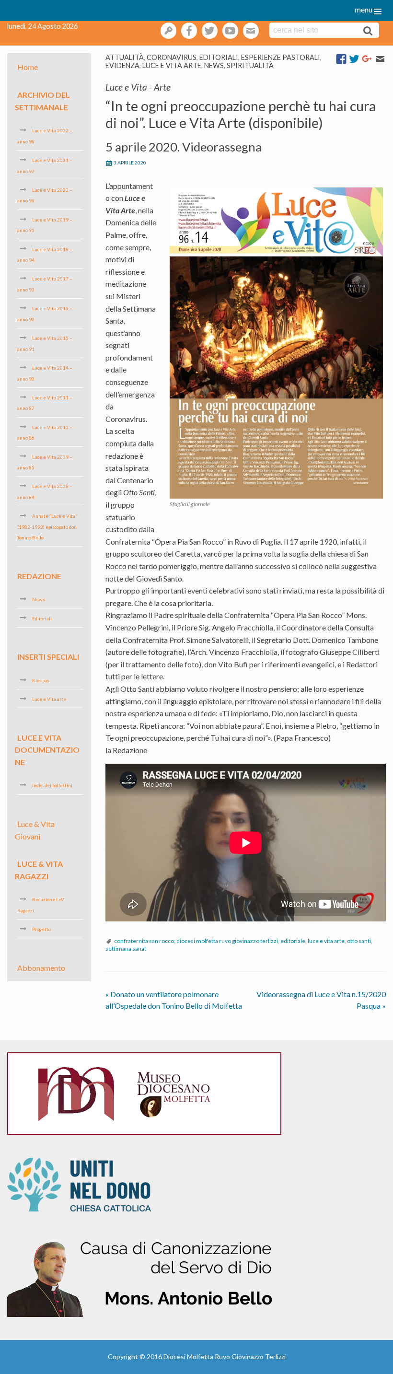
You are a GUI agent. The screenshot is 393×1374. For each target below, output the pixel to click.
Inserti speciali (48, 656)
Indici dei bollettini (52, 785)
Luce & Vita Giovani (35, 830)
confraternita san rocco (144, 940)
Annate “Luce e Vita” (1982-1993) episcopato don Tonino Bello (47, 526)
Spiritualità (250, 65)
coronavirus (171, 57)
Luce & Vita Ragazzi (39, 870)
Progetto (41, 929)
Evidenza (122, 65)
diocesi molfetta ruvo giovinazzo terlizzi (227, 940)
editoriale (292, 940)
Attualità (124, 57)
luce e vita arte (326, 940)
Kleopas (40, 680)
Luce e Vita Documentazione (47, 749)
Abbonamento (41, 967)
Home (27, 66)
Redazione (39, 575)
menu (363, 9)
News (214, 65)
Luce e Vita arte (171, 65)
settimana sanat (125, 948)
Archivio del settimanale (42, 101)
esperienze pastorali (280, 57)
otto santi (359, 940)
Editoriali (218, 57)
